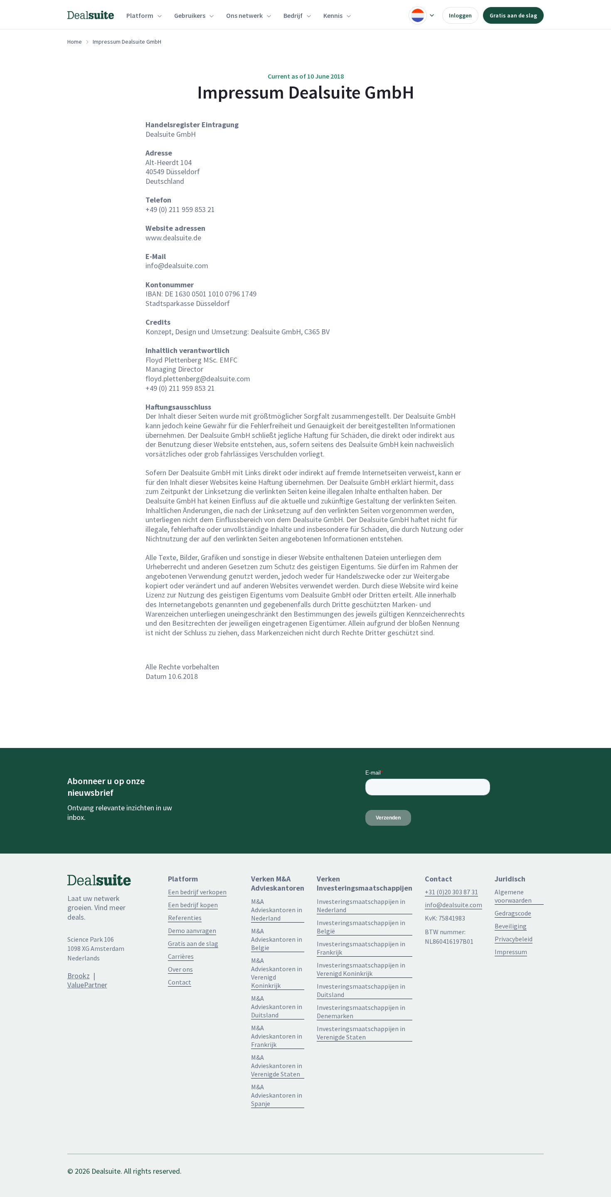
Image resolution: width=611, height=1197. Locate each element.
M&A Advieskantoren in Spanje (276, 1095)
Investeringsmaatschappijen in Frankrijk (361, 948)
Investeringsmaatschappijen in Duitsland (361, 990)
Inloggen (460, 15)
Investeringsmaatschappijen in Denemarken (361, 1011)
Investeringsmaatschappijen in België (361, 926)
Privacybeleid (513, 939)
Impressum (511, 952)
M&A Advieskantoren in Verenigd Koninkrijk (276, 973)
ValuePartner (87, 985)
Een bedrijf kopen (193, 905)
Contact (179, 982)
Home (74, 41)
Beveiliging (511, 926)
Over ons (180, 969)
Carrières (181, 956)
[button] (144, 15)
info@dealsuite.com (453, 905)
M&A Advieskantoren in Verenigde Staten (276, 1065)
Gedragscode (513, 913)
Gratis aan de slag (513, 15)
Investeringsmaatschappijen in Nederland (361, 905)
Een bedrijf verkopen (197, 892)
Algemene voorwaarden (513, 896)
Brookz (78, 975)
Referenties (185, 917)
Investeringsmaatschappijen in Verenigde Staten (361, 1032)
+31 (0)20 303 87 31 (451, 892)
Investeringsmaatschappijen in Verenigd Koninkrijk (361, 969)
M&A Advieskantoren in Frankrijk (276, 1036)
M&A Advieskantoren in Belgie (276, 939)
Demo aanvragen (192, 930)
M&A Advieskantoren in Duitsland (276, 1006)
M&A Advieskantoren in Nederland (276, 909)
